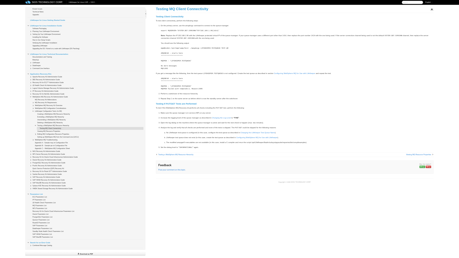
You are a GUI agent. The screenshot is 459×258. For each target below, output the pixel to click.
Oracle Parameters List (41, 214)
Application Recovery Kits (40, 74)
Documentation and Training (42, 57)
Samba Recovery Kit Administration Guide (47, 174)
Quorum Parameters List (41, 220)
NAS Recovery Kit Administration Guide (46, 151)
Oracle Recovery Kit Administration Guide (47, 160)
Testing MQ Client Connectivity (50, 128)
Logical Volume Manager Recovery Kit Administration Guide (53, 88)
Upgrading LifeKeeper (40, 46)
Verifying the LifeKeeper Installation (45, 43)
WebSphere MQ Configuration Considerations (50, 108)
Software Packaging (39, 28)
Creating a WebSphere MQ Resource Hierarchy (53, 114)
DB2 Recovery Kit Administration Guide (46, 80)
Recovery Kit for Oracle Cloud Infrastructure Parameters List (53, 211)
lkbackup (36, 60)
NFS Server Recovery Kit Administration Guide (49, 154)
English (428, 2)
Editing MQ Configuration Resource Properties (53, 134)
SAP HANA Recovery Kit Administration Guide (49, 180)
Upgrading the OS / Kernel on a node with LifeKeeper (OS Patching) (56, 48)
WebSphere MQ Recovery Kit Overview (48, 105)
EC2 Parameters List (40, 197)
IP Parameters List (39, 200)
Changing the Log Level (221, 118)
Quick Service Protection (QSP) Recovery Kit (48, 168)
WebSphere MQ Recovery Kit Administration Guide (50, 97)
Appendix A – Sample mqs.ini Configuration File (51, 143)
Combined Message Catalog (42, 245)
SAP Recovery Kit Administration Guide (46, 177)
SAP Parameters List (40, 225)
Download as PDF (86, 254)
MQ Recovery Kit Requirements (46, 102)
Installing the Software (40, 37)
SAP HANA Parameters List (42, 234)
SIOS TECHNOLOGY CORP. (47, 2)
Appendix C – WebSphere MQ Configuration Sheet (52, 148)
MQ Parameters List (39, 205)
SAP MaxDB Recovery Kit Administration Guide (49, 183)
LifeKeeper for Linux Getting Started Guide (47, 20)
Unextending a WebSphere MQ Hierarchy (51, 120)
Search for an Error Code (40, 243)
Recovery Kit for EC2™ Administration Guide (48, 82)
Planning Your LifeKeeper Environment (46, 31)
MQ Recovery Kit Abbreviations (46, 100)
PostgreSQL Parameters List (42, 217)
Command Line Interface (41, 68)
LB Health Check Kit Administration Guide (47, 85)
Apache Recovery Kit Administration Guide (47, 77)
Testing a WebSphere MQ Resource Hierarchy (53, 125)
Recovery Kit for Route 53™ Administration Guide (50, 171)
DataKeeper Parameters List (42, 228)
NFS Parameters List (40, 208)
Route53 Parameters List (41, 223)
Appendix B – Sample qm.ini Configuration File (51, 145)
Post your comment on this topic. (172, 169)
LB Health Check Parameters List (44, 203)
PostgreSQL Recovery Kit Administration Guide (49, 163)
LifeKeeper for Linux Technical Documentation (49, 54)
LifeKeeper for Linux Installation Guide (46, 26)
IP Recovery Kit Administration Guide (45, 91)
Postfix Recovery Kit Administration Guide (47, 166)
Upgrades (36, 15)
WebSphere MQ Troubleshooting (46, 140)
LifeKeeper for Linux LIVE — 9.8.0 (82, 2)
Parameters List (36, 194)
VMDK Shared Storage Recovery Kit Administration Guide (53, 188)
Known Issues (37, 9)
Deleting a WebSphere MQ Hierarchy (50, 123)
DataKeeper (37, 65)
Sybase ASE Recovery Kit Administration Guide (49, 186)
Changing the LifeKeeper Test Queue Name (257, 133)
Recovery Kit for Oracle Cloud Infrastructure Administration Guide (55, 157)
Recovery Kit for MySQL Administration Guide (48, 94)
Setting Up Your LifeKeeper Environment (46, 34)
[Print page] (432, 9)
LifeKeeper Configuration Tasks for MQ (48, 111)
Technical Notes (38, 12)
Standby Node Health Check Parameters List (48, 231)
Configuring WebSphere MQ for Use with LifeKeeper (294, 73)
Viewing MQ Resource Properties (48, 131)
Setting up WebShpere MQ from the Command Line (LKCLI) (58, 137)
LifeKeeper (36, 63)
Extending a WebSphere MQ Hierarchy (50, 117)
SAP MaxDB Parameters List (43, 237)
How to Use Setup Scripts (41, 40)
